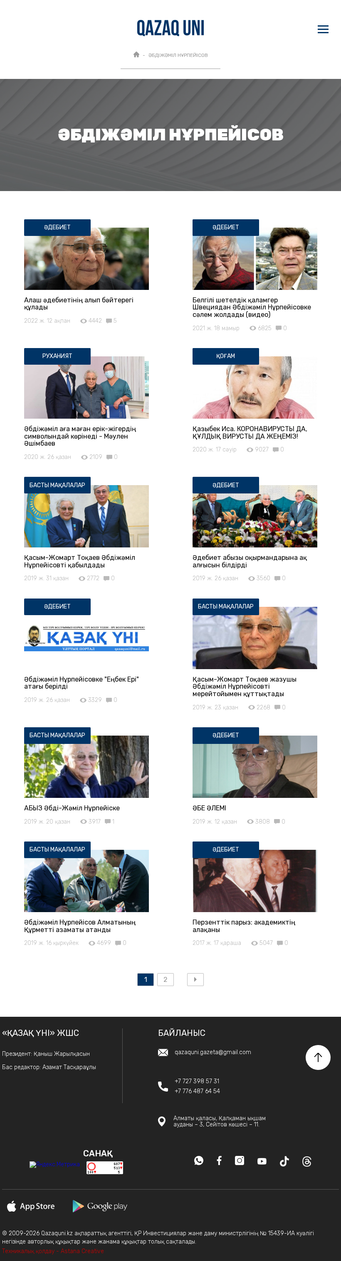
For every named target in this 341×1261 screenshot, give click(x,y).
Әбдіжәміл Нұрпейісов (178, 55)
